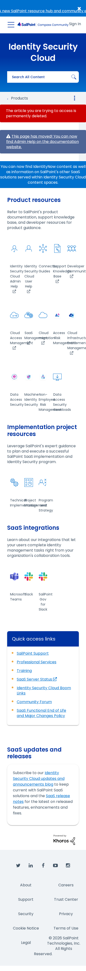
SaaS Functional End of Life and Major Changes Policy (41, 713)
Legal (26, 942)
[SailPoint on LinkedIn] (30, 866)
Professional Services (36, 662)
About (26, 885)
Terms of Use (66, 928)
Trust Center (66, 899)
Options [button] (74, 98)
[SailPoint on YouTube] (55, 866)
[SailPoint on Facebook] (43, 866)
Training (24, 670)
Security (25, 914)
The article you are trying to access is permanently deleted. (41, 113)
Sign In (75, 24)
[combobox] (43, 77)
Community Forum (34, 702)
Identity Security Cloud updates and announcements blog (38, 778)
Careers (66, 885)
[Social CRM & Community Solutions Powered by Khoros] (64, 839)
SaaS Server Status (35, 679)
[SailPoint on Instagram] (68, 866)
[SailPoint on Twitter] (18, 866)
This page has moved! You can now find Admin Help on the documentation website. (42, 142)
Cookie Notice (26, 928)
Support (25, 899)
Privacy (66, 914)
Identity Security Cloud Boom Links (44, 690)
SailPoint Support (33, 653)
